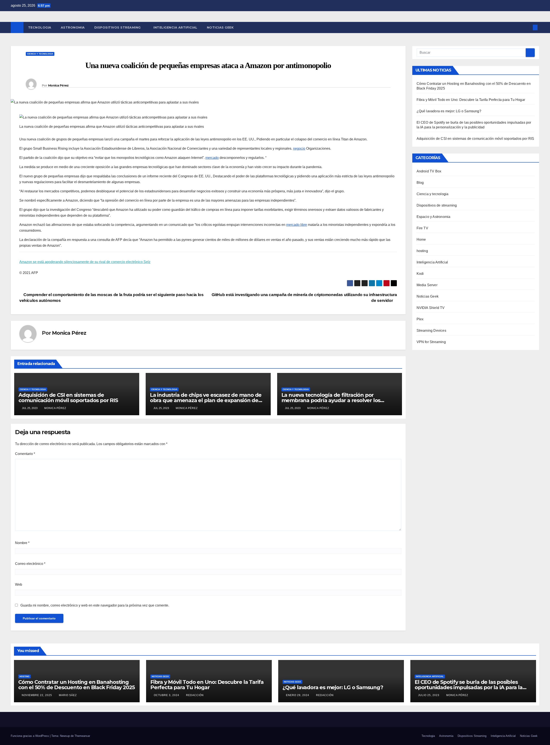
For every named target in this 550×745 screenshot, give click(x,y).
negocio (299, 148)
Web (18, 584)
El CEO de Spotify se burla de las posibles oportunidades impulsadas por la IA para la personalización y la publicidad (468, 687)
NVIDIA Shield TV (431, 308)
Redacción (195, 695)
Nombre (22, 543)
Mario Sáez (68, 695)
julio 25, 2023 (429, 695)
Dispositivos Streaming (118, 27)
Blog (420, 182)
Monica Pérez (58, 85)
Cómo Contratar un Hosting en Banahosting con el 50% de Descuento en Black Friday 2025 (76, 684)
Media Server (427, 285)
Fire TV (422, 228)
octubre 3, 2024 (167, 695)
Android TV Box (429, 171)
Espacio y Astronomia (434, 217)
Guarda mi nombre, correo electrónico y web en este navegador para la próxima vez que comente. (94, 605)
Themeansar (82, 735)
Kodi (420, 273)
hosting (422, 251)
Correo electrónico (30, 564)
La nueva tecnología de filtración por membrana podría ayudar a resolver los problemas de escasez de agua (330, 400)
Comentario (25, 454)
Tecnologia (39, 27)
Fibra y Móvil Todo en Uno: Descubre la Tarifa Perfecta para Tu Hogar (471, 100)
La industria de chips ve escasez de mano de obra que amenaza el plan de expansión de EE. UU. (205, 400)
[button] (528, 27)
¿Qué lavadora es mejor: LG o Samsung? (449, 111)
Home (421, 239)
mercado (212, 158)
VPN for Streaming (431, 342)
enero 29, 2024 (298, 695)
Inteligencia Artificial (175, 27)
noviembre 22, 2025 (37, 695)
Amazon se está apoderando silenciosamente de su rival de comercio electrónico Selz (84, 262)
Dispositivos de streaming (437, 205)
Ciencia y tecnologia (40, 54)
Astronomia (73, 27)
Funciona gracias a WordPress (30, 735)
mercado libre (296, 225)
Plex (420, 319)
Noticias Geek (220, 27)
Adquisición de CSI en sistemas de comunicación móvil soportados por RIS (68, 397)
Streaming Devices (431, 330)
